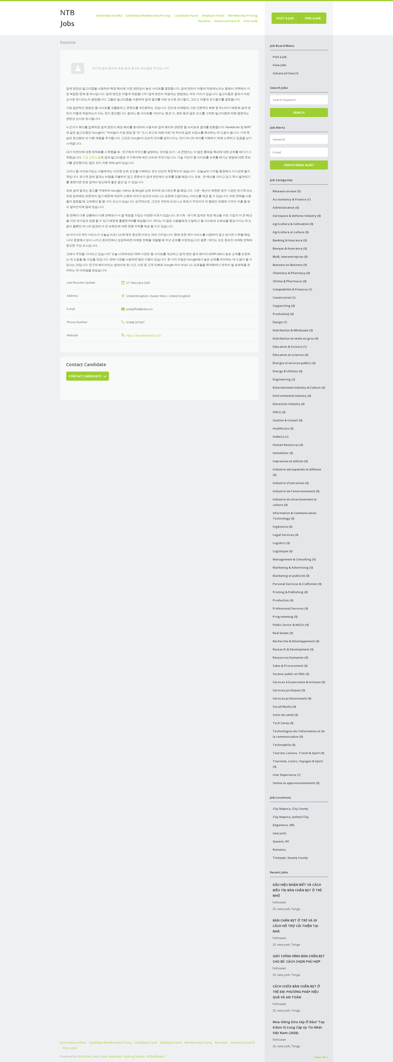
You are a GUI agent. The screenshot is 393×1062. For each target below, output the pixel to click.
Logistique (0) (282, 551)
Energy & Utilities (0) (287, 371)
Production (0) (283, 600)
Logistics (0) (281, 543)
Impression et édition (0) (290, 461)
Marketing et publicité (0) (291, 576)
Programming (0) (285, 617)
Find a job (313, 18)
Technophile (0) (284, 745)
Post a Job (250, 21)
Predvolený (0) (283, 314)
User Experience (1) (287, 775)
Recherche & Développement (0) (296, 641)
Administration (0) (286, 207)
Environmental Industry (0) (292, 396)
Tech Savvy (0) (283, 723)
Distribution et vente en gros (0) (295, 338)
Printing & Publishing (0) (290, 592)
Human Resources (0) (288, 445)
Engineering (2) (284, 379)
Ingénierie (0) (282, 527)
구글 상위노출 (91, 157)
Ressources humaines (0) (290, 657)
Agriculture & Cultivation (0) (293, 224)
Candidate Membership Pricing (148, 15)
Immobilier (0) (283, 453)
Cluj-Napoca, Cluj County (290, 809)
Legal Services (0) (285, 535)
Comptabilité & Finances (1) (292, 289)
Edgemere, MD (283, 825)
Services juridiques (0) (289, 690)
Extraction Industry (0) (289, 404)
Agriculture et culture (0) (291, 232)
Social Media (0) (284, 707)
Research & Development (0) (293, 649)
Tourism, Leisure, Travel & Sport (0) (298, 753)
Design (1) (280, 322)
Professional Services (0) (290, 608)
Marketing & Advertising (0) (293, 567)
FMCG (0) (279, 412)
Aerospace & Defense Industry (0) (297, 216)
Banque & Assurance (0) (290, 248)
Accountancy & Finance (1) (292, 199)
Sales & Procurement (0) (290, 666)
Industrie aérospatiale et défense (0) (297, 472)
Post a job (285, 18)
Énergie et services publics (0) (294, 363)
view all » (321, 1057)
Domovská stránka (109, 15)
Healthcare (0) (283, 428)
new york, (280, 833)
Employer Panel (213, 15)
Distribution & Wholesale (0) (293, 330)
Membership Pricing (242, 15)
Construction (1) (284, 297)
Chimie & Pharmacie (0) (289, 281)
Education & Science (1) (290, 347)
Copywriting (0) (284, 306)
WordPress (85, 1056)
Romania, (279, 849)
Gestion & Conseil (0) (287, 420)
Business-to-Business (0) (290, 265)
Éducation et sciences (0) (290, 355)
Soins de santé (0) (285, 715)
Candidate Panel (186, 15)
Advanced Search (227, 21)
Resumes (204, 21)
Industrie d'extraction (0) (291, 483)
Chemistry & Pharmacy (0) (291, 273)
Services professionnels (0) (292, 698)
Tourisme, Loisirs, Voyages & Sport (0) (298, 764)
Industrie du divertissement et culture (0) (295, 502)
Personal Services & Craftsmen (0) (297, 584)
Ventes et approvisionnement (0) (296, 783)
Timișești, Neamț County (290, 858)
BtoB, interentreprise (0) (290, 257)
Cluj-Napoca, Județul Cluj (291, 817)
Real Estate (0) (283, 633)
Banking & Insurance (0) (290, 240)
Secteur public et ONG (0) (291, 674)
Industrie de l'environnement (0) (296, 491)
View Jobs (279, 65)
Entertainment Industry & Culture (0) (299, 387)
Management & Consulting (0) (294, 559)
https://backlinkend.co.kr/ (143, 335)
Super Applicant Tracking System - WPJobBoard (132, 1056)
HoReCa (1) (280, 437)
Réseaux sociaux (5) (287, 191)
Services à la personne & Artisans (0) (299, 682)
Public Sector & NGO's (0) (291, 625)
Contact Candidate (85, 376)
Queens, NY (281, 841)
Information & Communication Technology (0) (294, 515)
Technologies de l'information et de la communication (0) (299, 734)
